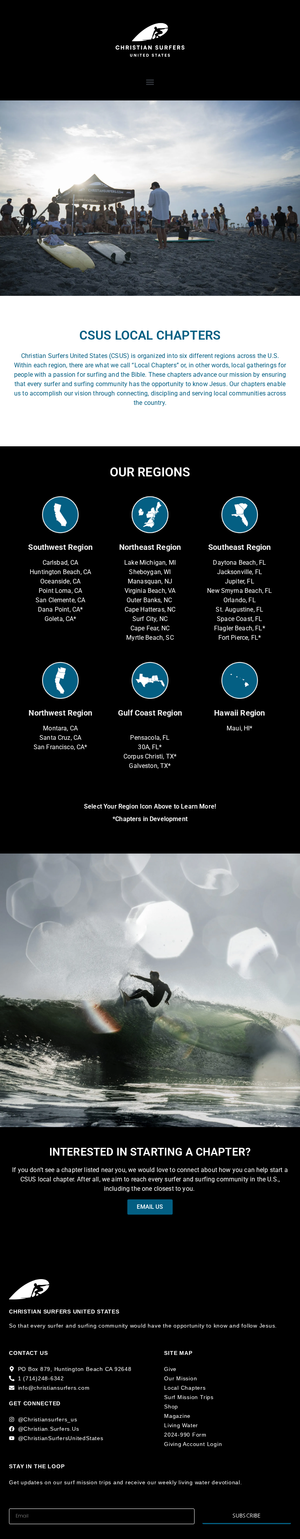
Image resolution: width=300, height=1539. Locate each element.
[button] (150, 82)
